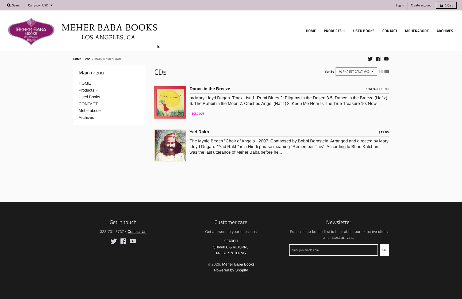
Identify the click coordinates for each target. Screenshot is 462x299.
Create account (421, 5)
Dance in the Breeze (210, 88)
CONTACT (88, 103)
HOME (85, 83)
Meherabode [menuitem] (417, 30)
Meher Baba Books (238, 264)
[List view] (386, 71)
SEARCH (231, 241)
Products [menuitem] (333, 30)
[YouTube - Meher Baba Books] (386, 58)
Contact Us (137, 231)
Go (384, 250)
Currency (34, 5)
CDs (87, 59)
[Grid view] (381, 71)
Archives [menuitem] (445, 30)
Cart (449, 5)
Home (77, 59)
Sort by (329, 71)
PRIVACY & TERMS (231, 253)
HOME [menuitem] (311, 30)
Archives (86, 117)
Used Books (89, 96)
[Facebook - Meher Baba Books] (378, 58)
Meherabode (90, 110)
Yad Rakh (199, 132)
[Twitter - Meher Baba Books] (370, 58)
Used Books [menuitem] (364, 30)
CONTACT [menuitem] (389, 30)
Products (86, 90)
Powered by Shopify (231, 270)
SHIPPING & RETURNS (231, 247)
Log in (400, 5)
